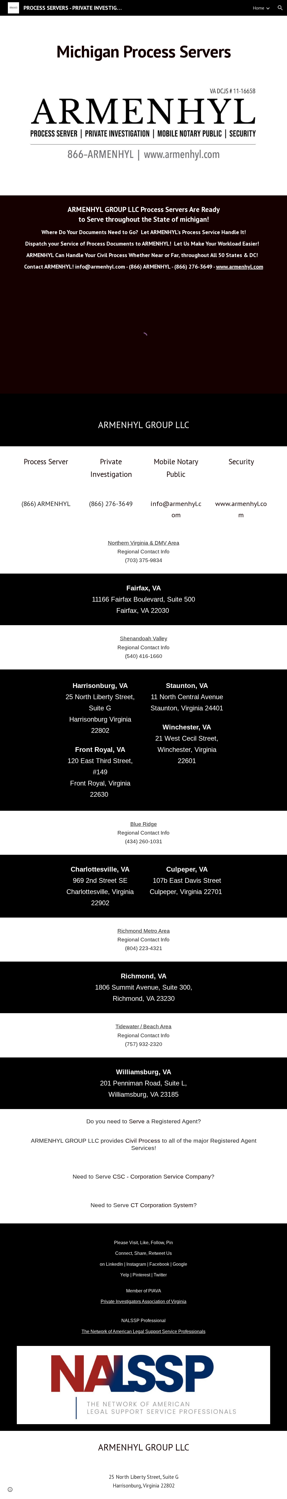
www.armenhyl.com (239, 266)
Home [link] (258, 8)
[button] (280, 8)
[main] (143, 51)
